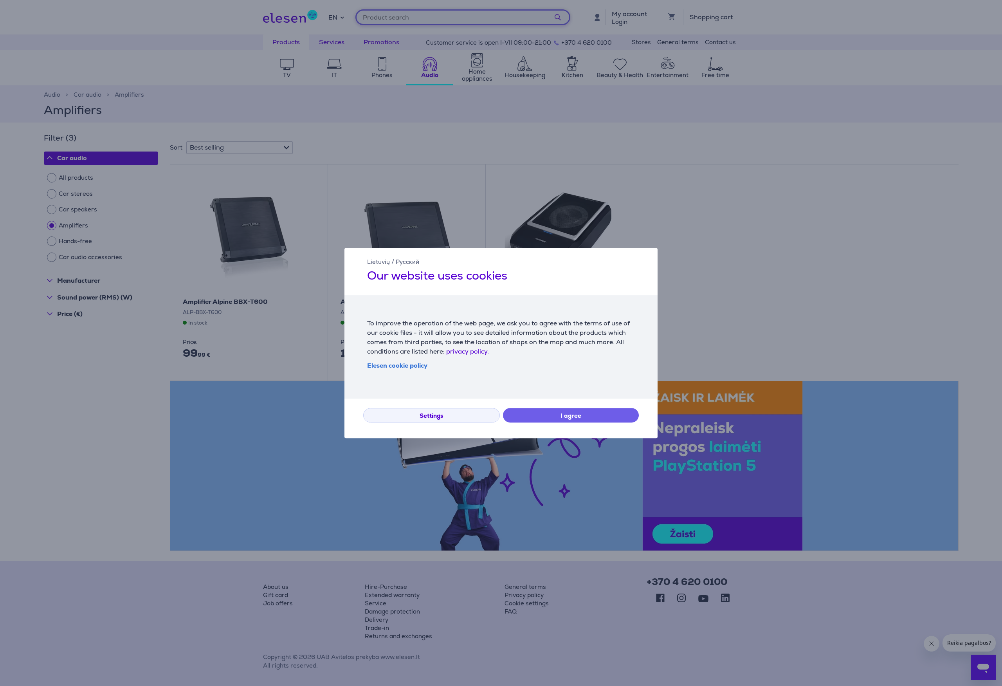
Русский (407, 261)
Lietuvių (378, 261)
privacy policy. (467, 351)
